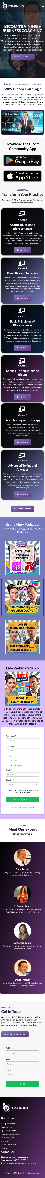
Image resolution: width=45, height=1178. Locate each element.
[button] (43, 6)
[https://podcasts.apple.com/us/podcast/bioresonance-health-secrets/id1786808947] (22, 558)
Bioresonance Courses (10, 1134)
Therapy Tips (6, 1127)
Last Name (10, 746)
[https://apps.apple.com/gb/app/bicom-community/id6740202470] (22, 176)
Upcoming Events (8, 1131)
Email (9, 770)
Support (4, 1148)
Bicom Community (8, 1144)
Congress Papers (8, 1124)
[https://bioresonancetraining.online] (12, 6)
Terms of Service (28, 807)
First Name (11, 736)
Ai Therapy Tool (7, 1138)
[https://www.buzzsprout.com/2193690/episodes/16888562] (22, 597)
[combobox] (22, 784)
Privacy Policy (16, 807)
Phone (9, 756)
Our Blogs (5, 1141)
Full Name (10, 1048)
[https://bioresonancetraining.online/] (22, 1107)
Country (10, 780)
